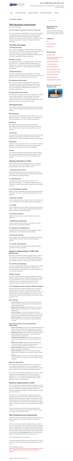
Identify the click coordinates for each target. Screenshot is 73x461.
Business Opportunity (18, 446)
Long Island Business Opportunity (53, 71)
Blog (48, 41)
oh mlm (27, 448)
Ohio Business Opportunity (22, 24)
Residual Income (50, 46)
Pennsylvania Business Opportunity (54, 79)
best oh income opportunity (20, 448)
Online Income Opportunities (52, 66)
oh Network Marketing (33, 448)
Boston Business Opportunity (53, 74)
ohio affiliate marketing (17, 449)
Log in (27, 458)
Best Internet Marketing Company (53, 69)
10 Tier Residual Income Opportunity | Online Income (17, 4)
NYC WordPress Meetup (52, 64)
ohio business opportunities (27, 449)
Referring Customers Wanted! (53, 61)
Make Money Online (51, 54)
